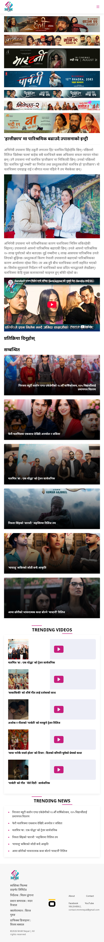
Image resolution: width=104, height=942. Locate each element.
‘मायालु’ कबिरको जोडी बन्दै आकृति (30, 844)
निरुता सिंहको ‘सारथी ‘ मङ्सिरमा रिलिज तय (35, 837)
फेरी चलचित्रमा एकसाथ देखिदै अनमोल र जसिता (37, 823)
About (72, 895)
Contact (90, 895)
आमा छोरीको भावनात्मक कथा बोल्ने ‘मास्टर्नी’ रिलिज (39, 851)
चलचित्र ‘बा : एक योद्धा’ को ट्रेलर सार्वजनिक (34, 830)
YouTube (89, 903)
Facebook (73, 903)
